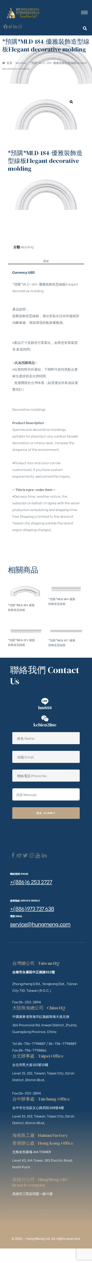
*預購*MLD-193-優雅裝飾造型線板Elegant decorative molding (21, 642)
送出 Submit (46, 813)
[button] (85, 28)
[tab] (46, 260)
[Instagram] (20, 27)
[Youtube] (38, 855)
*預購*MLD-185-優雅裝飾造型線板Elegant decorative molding (21, 607)
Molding (21, 62)
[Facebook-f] (5, 27)
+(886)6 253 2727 (31, 881)
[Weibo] (10, 27)
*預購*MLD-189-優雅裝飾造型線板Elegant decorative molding (61, 601)
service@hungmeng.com (40, 924)
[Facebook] (13, 855)
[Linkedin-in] (15, 27)
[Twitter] (25, 855)
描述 (46, 261)
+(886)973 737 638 (32, 908)
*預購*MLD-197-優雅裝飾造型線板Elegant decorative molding (61, 642)
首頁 (9, 62)
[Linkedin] (44, 855)
